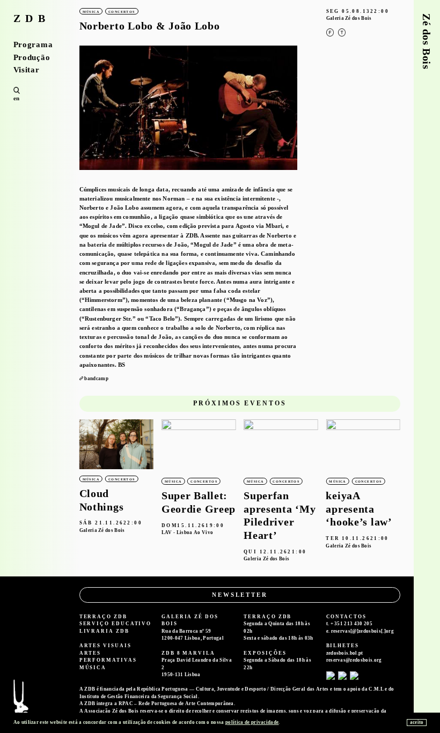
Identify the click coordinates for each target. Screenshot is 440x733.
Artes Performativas (108, 656)
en (16, 98)
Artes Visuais (105, 645)
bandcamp (96, 378)
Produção (31, 58)
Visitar (26, 70)
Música (93, 667)
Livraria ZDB (104, 631)
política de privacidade (251, 722)
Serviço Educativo (115, 623)
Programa (33, 45)
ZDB (31, 18)
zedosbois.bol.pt (344, 653)
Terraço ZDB (103, 616)
